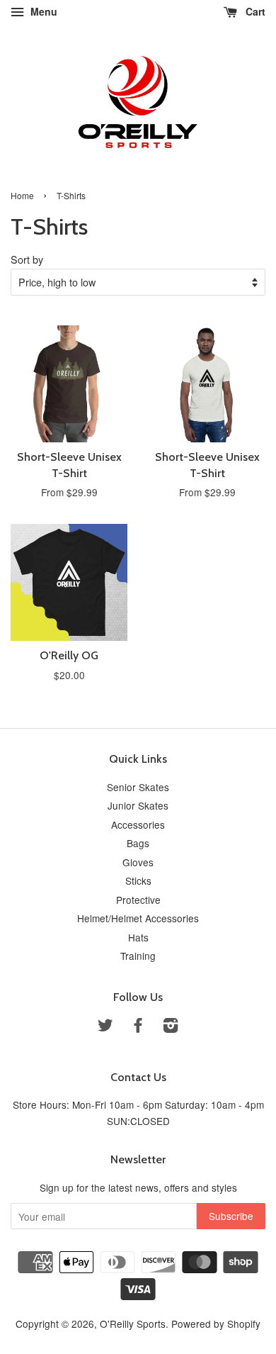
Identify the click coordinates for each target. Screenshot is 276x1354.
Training (138, 956)
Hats (138, 937)
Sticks (138, 880)
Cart (254, 11)
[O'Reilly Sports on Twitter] (105, 1027)
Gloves (138, 862)
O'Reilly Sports (133, 1323)
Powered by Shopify (215, 1323)
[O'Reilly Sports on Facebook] (138, 1027)
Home (22, 195)
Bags (138, 843)
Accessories (138, 824)
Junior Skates (138, 805)
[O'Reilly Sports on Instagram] (170, 1027)
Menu (42, 11)
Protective (138, 900)
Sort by (27, 259)
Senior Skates (138, 787)
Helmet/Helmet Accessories (138, 918)
